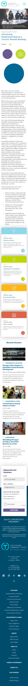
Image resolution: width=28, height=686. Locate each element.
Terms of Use (14, 678)
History (14, 650)
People (14, 652)
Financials (14, 655)
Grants (14, 633)
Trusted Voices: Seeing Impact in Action (11, 405)
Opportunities (14, 636)
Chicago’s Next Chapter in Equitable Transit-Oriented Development (13, 367)
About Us (14, 646)
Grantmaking (5, 32)
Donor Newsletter (8, 496)
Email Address (8, 484)
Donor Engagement (14, 623)
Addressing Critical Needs (14, 607)
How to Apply (14, 642)
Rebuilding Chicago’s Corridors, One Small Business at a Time (11, 442)
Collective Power (8, 240)
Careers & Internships (14, 662)
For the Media (14, 672)
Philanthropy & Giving (13, 401)
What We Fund (14, 639)
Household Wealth (9, 297)
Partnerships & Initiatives (14, 363)
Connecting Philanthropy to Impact (14, 610)
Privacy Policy (14, 681)
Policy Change (8, 324)
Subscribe (14, 510)
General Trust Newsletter (11, 494)
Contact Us (14, 667)
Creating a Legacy (14, 626)
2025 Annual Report (14, 658)
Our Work (14, 590)
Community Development (11, 269)
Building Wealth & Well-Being (14, 593)
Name (5, 476)
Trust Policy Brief (8, 498)
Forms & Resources (14, 629)
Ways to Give (14, 620)
